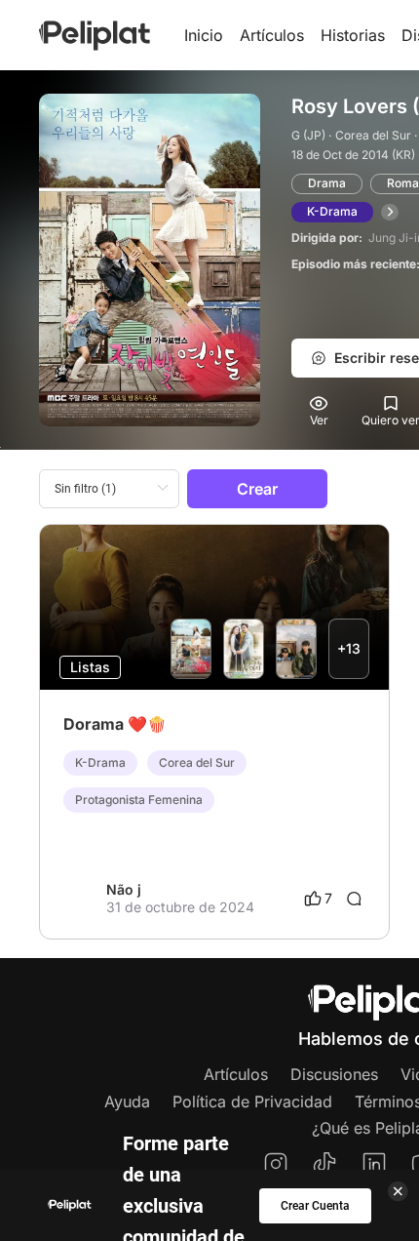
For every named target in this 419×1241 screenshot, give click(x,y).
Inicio (203, 35)
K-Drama (332, 211)
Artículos (272, 35)
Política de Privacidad (252, 1101)
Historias (353, 35)
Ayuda (127, 1101)
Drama (327, 183)
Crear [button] (257, 489)
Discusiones (334, 1074)
